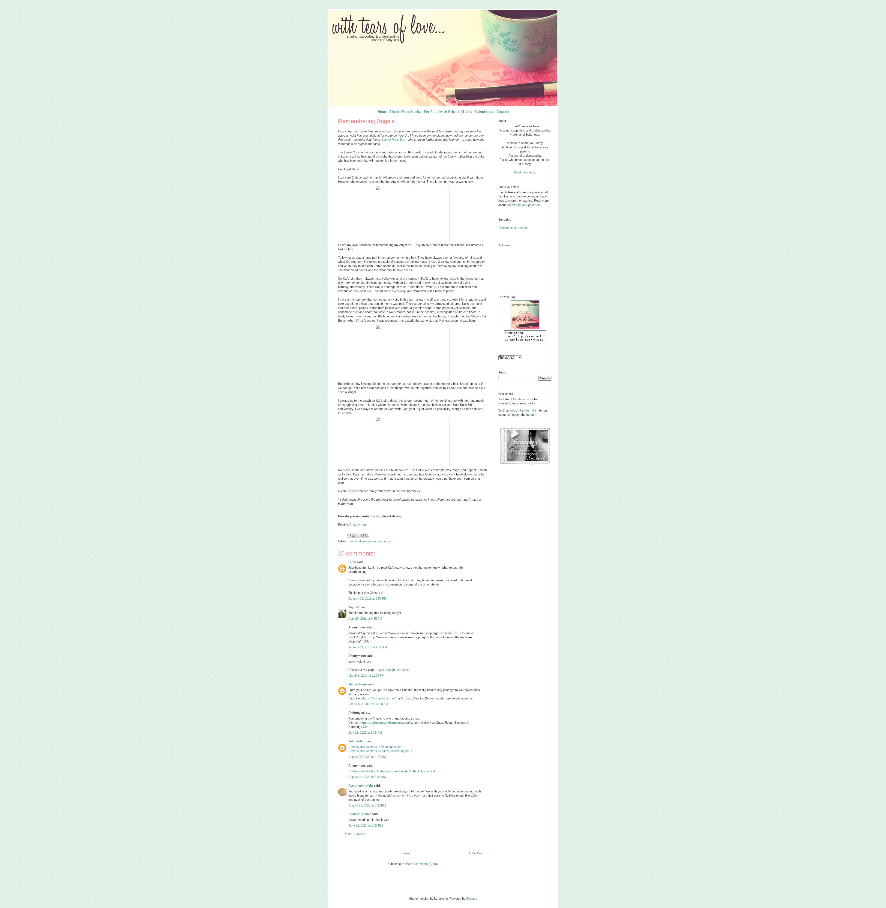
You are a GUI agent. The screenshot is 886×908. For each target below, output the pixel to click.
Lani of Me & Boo (393, 139)
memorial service (360, 541)
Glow (352, 562)
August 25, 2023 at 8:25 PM (367, 805)
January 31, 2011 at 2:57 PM (367, 598)
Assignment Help (360, 785)
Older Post (476, 853)
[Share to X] (358, 535)
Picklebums (521, 399)
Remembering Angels (366, 121)
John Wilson (357, 741)
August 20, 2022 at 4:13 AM (367, 757)
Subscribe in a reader (513, 228)
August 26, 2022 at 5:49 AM (367, 777)
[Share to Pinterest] (366, 535)
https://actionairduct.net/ (379, 698)
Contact (503, 112)
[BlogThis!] (353, 535)
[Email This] (349, 535)
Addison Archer (359, 814)
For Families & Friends (442, 112)
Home (381, 112)
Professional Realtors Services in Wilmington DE (381, 751)
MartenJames (357, 684)
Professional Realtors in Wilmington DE (374, 747)
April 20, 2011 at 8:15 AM (365, 618)
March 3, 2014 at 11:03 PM (366, 675)
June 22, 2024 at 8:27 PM (365, 825)
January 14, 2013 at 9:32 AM (367, 647)
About (394, 112)
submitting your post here (524, 205)
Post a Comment (355, 834)
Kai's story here (356, 524)
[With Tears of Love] (525, 328)
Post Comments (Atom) (422, 864)
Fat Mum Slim (528, 410)
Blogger (471, 898)
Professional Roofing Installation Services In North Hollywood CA (391, 771)
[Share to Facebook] (362, 535)
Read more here (524, 172)
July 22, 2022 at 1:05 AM (365, 732)
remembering (382, 541)
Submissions (484, 112)
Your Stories (411, 112)
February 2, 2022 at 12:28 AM (368, 704)
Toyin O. (354, 607)
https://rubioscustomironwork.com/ (384, 722)
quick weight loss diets (394, 670)
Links (467, 112)
